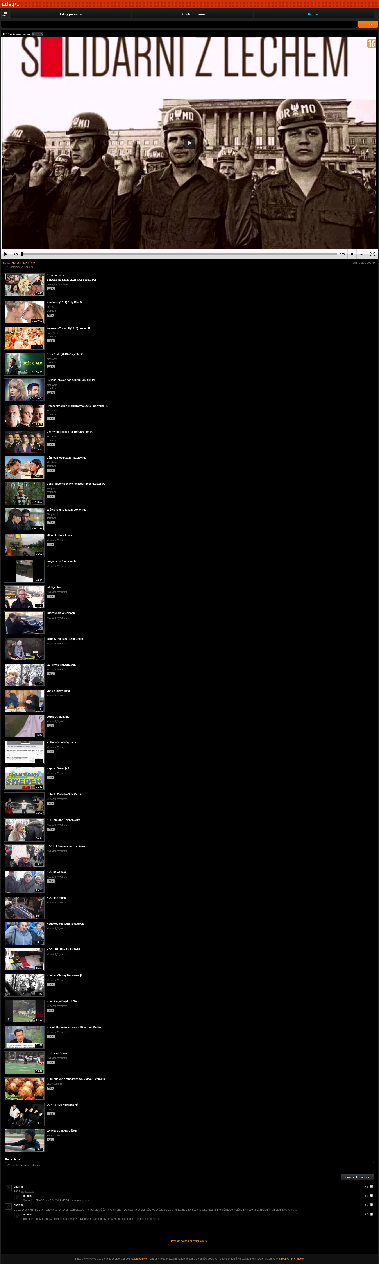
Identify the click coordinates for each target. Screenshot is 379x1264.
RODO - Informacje (292, 1258)
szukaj (368, 24)
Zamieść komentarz (357, 1177)
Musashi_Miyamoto (23, 262)
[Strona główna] (11, 4)
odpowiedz (27, 1191)
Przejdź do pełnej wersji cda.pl (189, 1241)
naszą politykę (139, 1258)
